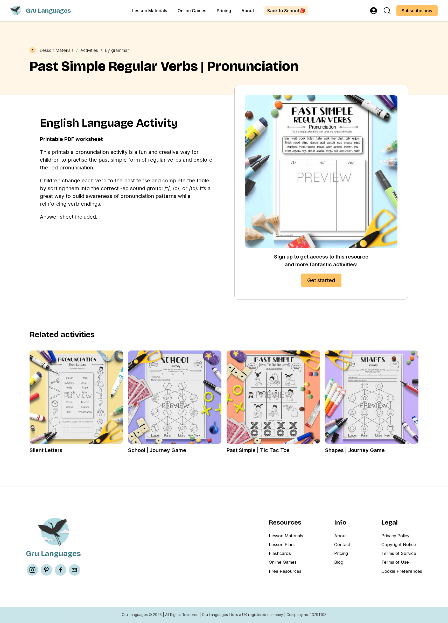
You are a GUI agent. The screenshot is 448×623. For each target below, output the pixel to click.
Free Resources (285, 571)
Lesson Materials (149, 10)
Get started (321, 280)
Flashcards (280, 553)
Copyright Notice (398, 544)
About (247, 10)
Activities (89, 50)
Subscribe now (417, 10)
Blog (338, 562)
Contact (342, 544)
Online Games (192, 10)
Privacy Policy (395, 535)
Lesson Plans (282, 544)
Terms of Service (398, 553)
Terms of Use (395, 562)
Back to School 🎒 (286, 10)
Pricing (224, 10)
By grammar (117, 50)
